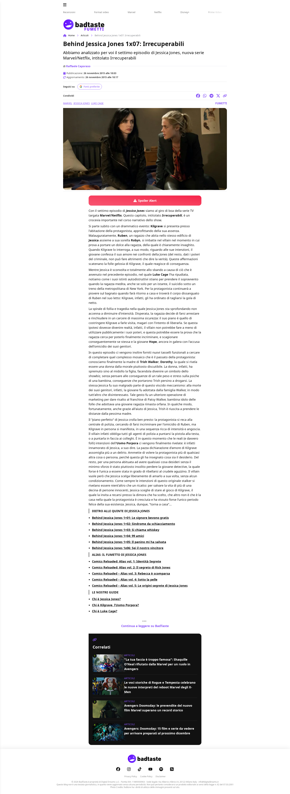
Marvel (67, 103)
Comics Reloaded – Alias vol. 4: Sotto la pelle (124, 579)
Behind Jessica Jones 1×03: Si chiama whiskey (125, 530)
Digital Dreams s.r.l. (110, 781)
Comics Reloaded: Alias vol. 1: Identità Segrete (126, 561)
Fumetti (221, 103)
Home (71, 35)
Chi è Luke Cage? (104, 611)
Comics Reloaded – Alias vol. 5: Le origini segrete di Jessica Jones (140, 586)
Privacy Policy (130, 776)
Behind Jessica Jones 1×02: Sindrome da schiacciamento (133, 524)
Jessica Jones (82, 103)
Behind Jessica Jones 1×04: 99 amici (118, 536)
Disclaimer (161, 776)
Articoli (85, 35)
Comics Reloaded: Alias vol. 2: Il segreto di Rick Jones (131, 567)
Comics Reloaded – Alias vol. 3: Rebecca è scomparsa (131, 573)
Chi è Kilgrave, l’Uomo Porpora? (115, 605)
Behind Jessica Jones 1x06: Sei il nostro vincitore (127, 548)
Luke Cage (97, 103)
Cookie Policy (146, 776)
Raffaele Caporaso (78, 66)
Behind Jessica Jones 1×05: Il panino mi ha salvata (129, 542)
